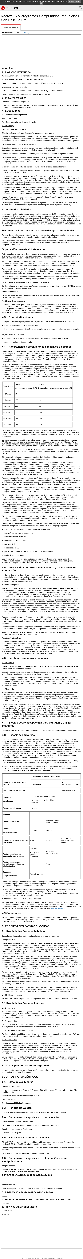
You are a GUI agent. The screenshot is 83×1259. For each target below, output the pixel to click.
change (27, 32)
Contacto (60, 1258)
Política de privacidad (48, 1258)
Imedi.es (11, 8)
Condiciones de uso (32, 1258)
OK (41, 3)
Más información (74, 1)
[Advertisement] (41, 51)
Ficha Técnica (12, 27)
